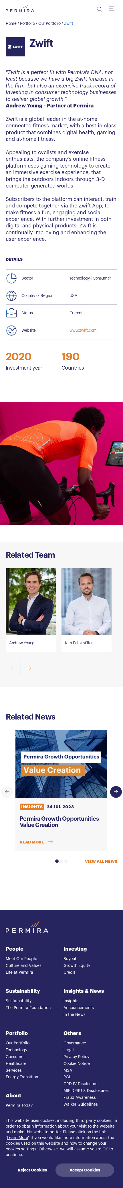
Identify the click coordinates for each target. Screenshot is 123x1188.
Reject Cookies (32, 1170)
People (14, 948)
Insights (71, 1001)
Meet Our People (21, 959)
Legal (69, 1050)
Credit (69, 973)
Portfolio (27, 24)
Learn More (17, 1138)
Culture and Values (23, 966)
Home (11, 24)
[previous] (7, 792)
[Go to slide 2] (61, 861)
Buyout (70, 959)
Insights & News (84, 991)
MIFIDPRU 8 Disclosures (86, 1091)
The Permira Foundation (28, 1008)
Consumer (15, 1057)
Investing (75, 948)
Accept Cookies (85, 1170)
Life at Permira (19, 973)
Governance (75, 1043)
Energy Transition (22, 1077)
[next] (28, 668)
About (13, 1095)
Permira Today (19, 1106)
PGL (67, 1077)
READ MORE (32, 842)
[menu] (113, 8)
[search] (99, 10)
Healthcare (16, 1064)
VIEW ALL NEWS (101, 861)
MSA (68, 1071)
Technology (16, 1050)
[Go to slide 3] (66, 861)
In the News (75, 1015)
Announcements (79, 1008)
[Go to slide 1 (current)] (57, 861)
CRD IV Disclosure (81, 1084)
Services (14, 1071)
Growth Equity (77, 966)
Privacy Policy (76, 1057)
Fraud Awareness (80, 1098)
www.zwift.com (83, 331)
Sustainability (23, 991)
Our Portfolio (49, 24)
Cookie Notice (77, 1064)
